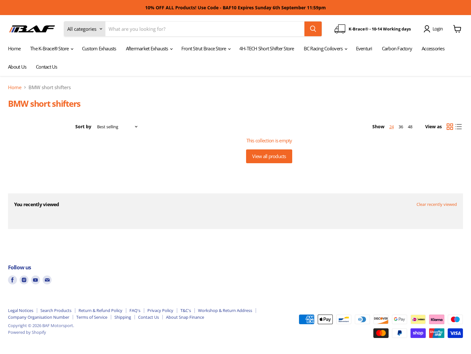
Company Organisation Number (38, 317)
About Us (17, 66)
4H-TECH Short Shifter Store (266, 48)
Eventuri (364, 48)
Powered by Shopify (27, 332)
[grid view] (449, 126)
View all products (269, 156)
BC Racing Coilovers (324, 48)
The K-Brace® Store (50, 48)
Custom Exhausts (99, 48)
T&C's (185, 310)
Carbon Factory (397, 48)
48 (410, 127)
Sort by (83, 126)
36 (401, 127)
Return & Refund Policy (100, 310)
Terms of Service (91, 317)
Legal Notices (20, 310)
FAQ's (134, 310)
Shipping (122, 317)
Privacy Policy (160, 310)
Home (14, 48)
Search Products (55, 310)
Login (438, 29)
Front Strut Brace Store (204, 48)
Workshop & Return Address (225, 310)
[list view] (458, 126)
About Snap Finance (185, 317)
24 (391, 127)
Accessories (433, 48)
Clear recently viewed (437, 204)
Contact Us (46, 66)
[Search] (313, 28)
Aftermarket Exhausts (147, 48)
